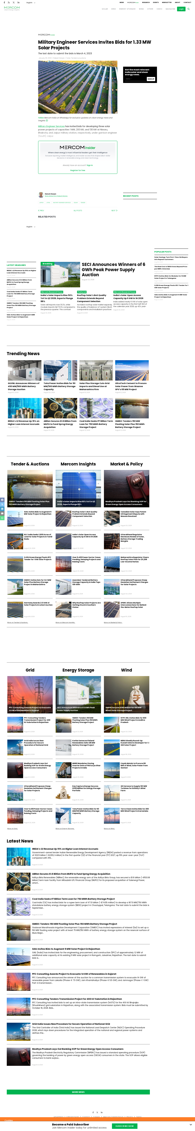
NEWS (122, 2)
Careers (96, 1117)
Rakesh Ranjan (59, 58)
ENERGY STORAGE (127, 9)
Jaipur (41, 202)
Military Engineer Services (62, 202)
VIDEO (159, 9)
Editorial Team (73, 1117)
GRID (113, 9)
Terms (139, 1117)
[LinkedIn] (18, 2)
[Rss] (8, 2)
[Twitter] (13, 2)
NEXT (113, 210)
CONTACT (187, 2)
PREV (41, 210)
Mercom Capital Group (113, 1117)
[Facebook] (4, 2)
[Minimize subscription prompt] (191, 1124)
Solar (76, 202)
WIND (141, 9)
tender (83, 202)
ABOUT (177, 2)
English (29, 3)
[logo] (11, 9)
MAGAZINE (170, 9)
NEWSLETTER (167, 2)
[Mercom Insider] (133, 2)
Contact (86, 1117)
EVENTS (156, 2)
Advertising (58, 1117)
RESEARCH (146, 2)
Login (181, 9)
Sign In (90, 165)
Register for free (77, 170)
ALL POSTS (78, 210)
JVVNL (48, 202)
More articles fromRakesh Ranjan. (56, 196)
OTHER (150, 9)
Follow (41, 117)
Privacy (130, 1117)
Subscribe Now (125, 1126)
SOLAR (105, 9)
